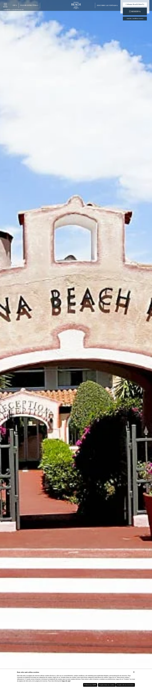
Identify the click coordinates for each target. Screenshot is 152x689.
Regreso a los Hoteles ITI (14, 9)
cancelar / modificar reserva (135, 18)
